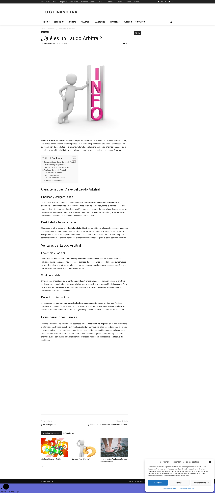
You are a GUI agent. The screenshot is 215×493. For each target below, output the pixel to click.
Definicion (50, 29)
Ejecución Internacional (56, 178)
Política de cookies (169, 488)
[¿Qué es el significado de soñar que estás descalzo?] (114, 447)
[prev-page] (42, 466)
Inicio (43, 29)
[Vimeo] (169, 1)
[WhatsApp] (60, 48)
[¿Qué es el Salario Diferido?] (54, 447)
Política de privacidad (187, 488)
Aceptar (157, 483)
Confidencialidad (54, 175)
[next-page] (46, 466)
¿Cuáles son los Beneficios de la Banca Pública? (108, 424)
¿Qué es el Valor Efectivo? (80, 459)
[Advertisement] (84, 371)
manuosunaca (49, 43)
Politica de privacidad (135, 481)
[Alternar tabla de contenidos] (73, 158)
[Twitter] (165, 1)
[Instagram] (162, 1)
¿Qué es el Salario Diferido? (51, 459)
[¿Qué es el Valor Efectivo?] (84, 447)
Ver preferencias (201, 483)
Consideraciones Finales (54, 181)
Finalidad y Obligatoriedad (56, 165)
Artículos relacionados (51, 433)
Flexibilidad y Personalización (58, 167)
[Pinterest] (55, 48)
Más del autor (68, 433)
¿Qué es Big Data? (48, 424)
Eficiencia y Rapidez (55, 173)
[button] (210, 462)
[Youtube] (172, 1)
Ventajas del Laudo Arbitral (55, 170)
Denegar (179, 483)
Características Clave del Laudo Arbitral (60, 162)
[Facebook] (158, 1)
